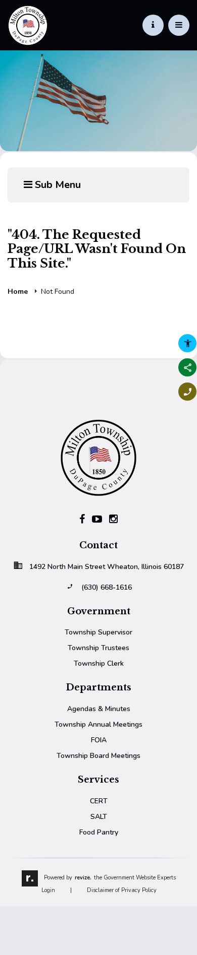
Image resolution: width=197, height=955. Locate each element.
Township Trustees (98, 648)
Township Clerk (99, 663)
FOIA (99, 740)
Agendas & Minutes (98, 709)
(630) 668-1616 (106, 587)
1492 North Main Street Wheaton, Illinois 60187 (106, 566)
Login (48, 890)
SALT (98, 816)
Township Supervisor (98, 632)
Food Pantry (98, 832)
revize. (83, 877)
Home (18, 291)
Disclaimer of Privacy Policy (122, 890)
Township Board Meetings (98, 755)
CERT (99, 801)
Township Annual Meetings (98, 724)
